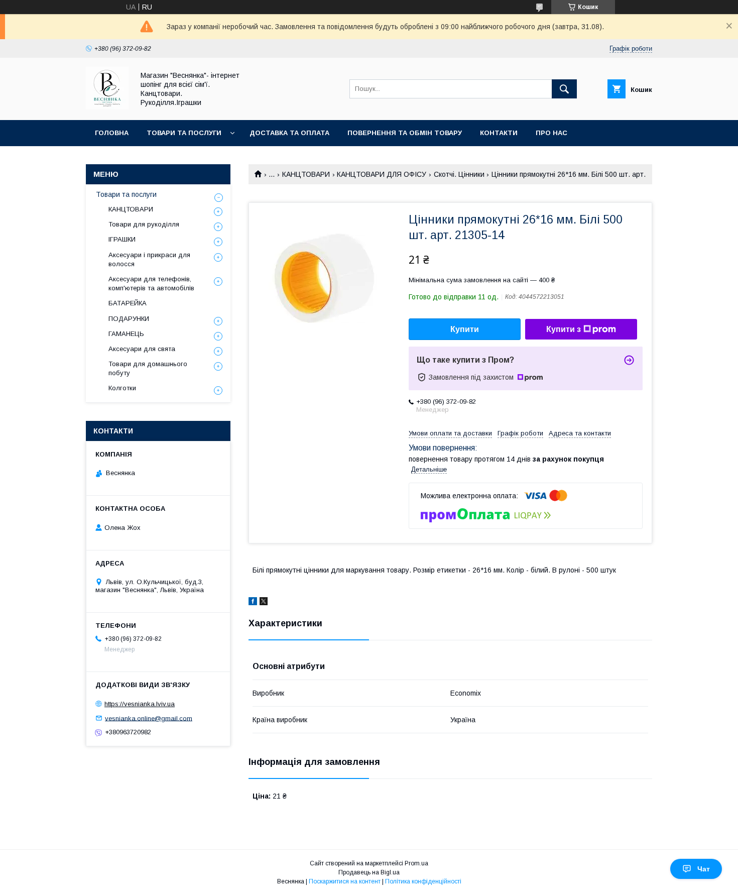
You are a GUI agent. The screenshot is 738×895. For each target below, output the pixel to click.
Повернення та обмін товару (404, 133)
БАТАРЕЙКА (127, 303)
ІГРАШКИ (122, 239)
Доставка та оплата (289, 133)
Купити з (563, 329)
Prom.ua (416, 863)
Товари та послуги (184, 133)
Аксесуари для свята (141, 349)
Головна (112, 133)
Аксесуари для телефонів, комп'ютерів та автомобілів (151, 283)
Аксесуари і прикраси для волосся (149, 259)
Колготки (122, 388)
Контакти (499, 133)
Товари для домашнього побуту (147, 368)
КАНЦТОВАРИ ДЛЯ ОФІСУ (381, 174)
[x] (264, 603)
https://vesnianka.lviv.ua (139, 704)
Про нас (551, 133)
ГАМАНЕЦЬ (126, 334)
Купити (464, 329)
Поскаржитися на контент (345, 881)
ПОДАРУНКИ (128, 318)
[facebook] (253, 603)
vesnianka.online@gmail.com (148, 718)
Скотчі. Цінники (459, 174)
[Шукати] (564, 88)
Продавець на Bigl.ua (369, 872)
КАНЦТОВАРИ (306, 174)
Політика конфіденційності (423, 881)
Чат (703, 869)
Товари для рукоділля (143, 224)
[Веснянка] (107, 107)
